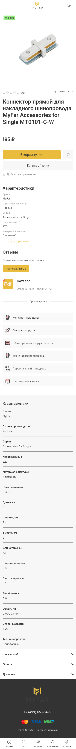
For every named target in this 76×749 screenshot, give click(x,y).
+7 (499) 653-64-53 (38, 712)
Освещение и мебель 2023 (34, 288)
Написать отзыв (16, 268)
